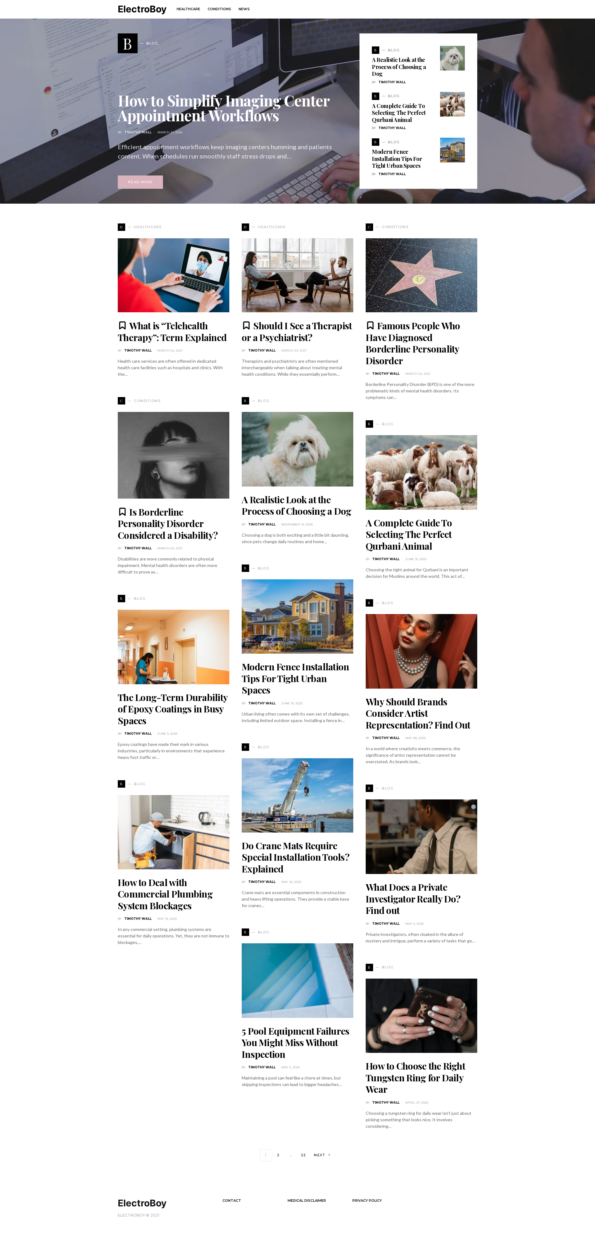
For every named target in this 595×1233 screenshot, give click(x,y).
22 (303, 1155)
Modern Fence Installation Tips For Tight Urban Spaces (397, 158)
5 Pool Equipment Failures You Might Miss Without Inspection (295, 1042)
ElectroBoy (142, 9)
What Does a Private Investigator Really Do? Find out (413, 898)
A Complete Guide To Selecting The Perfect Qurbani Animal (399, 112)
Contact (232, 1200)
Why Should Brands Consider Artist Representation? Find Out (418, 713)
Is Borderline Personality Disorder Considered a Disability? (168, 523)
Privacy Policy (367, 1200)
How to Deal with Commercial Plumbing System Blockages (165, 894)
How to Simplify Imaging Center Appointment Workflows (223, 107)
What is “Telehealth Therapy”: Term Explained (172, 331)
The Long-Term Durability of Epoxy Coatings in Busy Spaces (172, 709)
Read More (140, 182)
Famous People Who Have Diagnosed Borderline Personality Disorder (413, 343)
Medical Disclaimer (307, 1200)
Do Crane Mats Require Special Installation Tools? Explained (295, 857)
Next (319, 1155)
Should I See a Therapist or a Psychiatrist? (297, 331)
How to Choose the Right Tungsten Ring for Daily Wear (415, 1077)
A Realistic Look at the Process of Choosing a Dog (399, 66)
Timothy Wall (138, 132)
